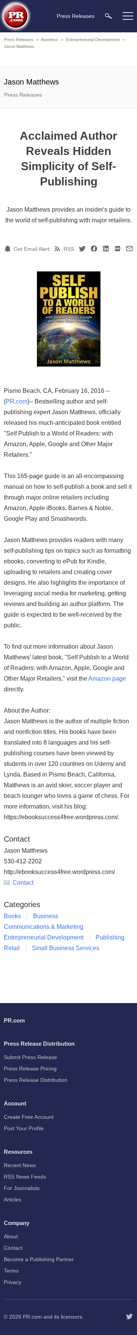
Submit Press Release (30, 1057)
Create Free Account (29, 1117)
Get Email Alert (31, 249)
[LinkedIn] (106, 248)
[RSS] (59, 248)
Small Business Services (65, 948)
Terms (11, 1271)
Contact (23, 882)
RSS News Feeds (25, 1177)
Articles (12, 1199)
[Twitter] (82, 248)
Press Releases (18, 39)
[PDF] (117, 248)
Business (49, 39)
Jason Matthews (19, 46)
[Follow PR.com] (129, 1317)
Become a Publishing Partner (39, 1259)
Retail (12, 948)
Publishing (110, 937)
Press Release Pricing (30, 1068)
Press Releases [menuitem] (75, 16)
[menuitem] (108, 16)
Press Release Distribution (35, 1080)
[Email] (129, 248)
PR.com (16, 401)
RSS (69, 249)
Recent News (20, 1165)
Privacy (12, 1282)
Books (12, 916)
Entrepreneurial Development (92, 39)
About (11, 1236)
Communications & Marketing (43, 926)
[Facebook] (94, 248)
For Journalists (22, 1188)
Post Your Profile (24, 1128)
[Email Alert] (9, 248)
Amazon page (107, 678)
